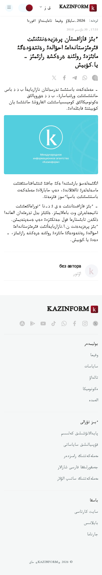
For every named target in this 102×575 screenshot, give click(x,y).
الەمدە (93, 401)
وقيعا (59, 21)
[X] (54, 79)
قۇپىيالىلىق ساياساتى (81, 445)
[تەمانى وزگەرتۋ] (25, 8)
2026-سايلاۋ (75, 21)
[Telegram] (74, 79)
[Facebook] (64, 79)
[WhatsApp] (85, 79)
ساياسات (91, 367)
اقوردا (31, 21)
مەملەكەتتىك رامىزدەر (81, 457)
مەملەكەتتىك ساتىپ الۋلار (77, 479)
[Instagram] (95, 79)
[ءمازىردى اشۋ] (9, 8)
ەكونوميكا (90, 390)
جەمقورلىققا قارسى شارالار (78, 468)
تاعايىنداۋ (45, 21)
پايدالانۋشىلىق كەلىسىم (79, 434)
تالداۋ (93, 378)
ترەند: (93, 21)
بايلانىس (91, 524)
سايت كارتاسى (86, 512)
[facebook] (74, 323)
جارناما (92, 535)
